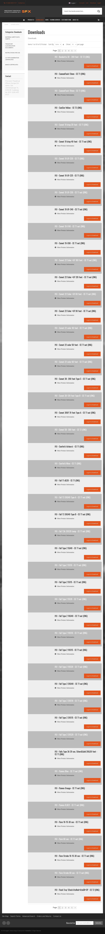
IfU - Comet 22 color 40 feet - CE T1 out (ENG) (73, 328)
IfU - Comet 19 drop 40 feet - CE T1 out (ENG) (73, 141)
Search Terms (15, 916)
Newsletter (70, 923)
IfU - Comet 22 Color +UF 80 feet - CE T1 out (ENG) (75, 294)
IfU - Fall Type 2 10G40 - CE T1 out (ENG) (71, 616)
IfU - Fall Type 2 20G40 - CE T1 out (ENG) (71, 683)
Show (68, 44)
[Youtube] (8, 923)
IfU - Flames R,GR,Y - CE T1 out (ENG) (69, 805)
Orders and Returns (44, 916)
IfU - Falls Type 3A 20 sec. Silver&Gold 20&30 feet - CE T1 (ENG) (76, 753)
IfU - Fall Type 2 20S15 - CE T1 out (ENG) (71, 717)
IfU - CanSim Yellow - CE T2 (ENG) (68, 107)
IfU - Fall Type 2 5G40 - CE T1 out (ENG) (71, 548)
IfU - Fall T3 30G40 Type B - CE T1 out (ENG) (72, 514)
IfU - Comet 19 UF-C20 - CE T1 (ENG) (69, 158)
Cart (87, 3)
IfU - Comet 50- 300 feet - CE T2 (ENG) (71, 429)
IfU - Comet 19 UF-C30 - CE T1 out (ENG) (71, 192)
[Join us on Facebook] (4, 923)
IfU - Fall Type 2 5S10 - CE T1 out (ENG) (70, 565)
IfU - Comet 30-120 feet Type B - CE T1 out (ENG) (75, 395)
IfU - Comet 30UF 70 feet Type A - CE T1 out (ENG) (75, 412)
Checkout (93, 3)
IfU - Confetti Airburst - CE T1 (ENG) (69, 446)
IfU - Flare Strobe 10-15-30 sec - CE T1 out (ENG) (74, 855)
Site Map (5, 916)
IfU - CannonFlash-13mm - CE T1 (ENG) (70, 73)
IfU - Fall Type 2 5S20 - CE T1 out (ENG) (70, 599)
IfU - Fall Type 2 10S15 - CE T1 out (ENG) (71, 649)
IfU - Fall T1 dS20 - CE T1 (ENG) (67, 480)
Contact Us (21, 3)
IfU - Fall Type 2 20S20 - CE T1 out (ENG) (71, 734)
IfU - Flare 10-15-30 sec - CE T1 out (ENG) (71, 822)
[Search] (98, 11)
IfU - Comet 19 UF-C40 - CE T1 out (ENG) (71, 209)
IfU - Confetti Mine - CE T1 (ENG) (68, 463)
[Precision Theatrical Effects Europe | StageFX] (17, 11)
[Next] (75, 50)
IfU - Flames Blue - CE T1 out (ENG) (69, 771)
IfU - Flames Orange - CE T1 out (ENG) (70, 788)
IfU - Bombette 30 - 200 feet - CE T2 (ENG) (72, 56)
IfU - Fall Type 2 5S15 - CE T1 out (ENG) (70, 582)
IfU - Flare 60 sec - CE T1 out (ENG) (69, 839)
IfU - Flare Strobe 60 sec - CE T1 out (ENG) (72, 872)
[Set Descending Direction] (63, 44)
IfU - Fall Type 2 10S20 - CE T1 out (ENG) (71, 666)
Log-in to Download (92, 66)
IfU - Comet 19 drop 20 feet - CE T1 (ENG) (71, 124)
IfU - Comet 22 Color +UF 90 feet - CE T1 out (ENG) (75, 311)
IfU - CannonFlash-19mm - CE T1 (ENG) (70, 90)
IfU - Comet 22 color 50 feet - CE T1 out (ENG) (73, 344)
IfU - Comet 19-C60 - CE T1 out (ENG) (70, 243)
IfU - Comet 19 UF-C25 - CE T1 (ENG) (69, 175)
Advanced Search (28, 916)
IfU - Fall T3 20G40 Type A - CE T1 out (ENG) (72, 497)
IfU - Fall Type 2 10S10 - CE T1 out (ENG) (71, 632)
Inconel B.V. (28, 930)
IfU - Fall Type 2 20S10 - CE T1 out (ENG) (71, 700)
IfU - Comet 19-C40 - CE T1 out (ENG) (70, 226)
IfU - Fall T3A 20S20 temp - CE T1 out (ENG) (72, 531)
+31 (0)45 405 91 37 (11, 3)
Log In (99, 3)
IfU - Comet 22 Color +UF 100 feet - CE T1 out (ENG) (76, 260)
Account (81, 3)
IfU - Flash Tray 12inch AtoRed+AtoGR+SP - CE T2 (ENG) (77, 889)
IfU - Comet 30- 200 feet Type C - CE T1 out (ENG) (75, 378)
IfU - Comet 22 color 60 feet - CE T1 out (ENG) (73, 361)
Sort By (51, 44)
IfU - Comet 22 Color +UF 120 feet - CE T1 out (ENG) (76, 277)
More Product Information (65, 61)
